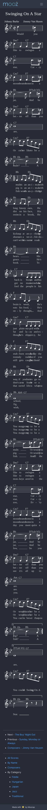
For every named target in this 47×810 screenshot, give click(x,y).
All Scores (13, 758)
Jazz (14, 791)
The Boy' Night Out (25, 734)
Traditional (17, 796)
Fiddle (15, 777)
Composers (14, 767)
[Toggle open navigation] (41, 4)
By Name (12, 762)
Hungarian (17, 781)
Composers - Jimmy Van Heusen (25, 747)
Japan (15, 786)
